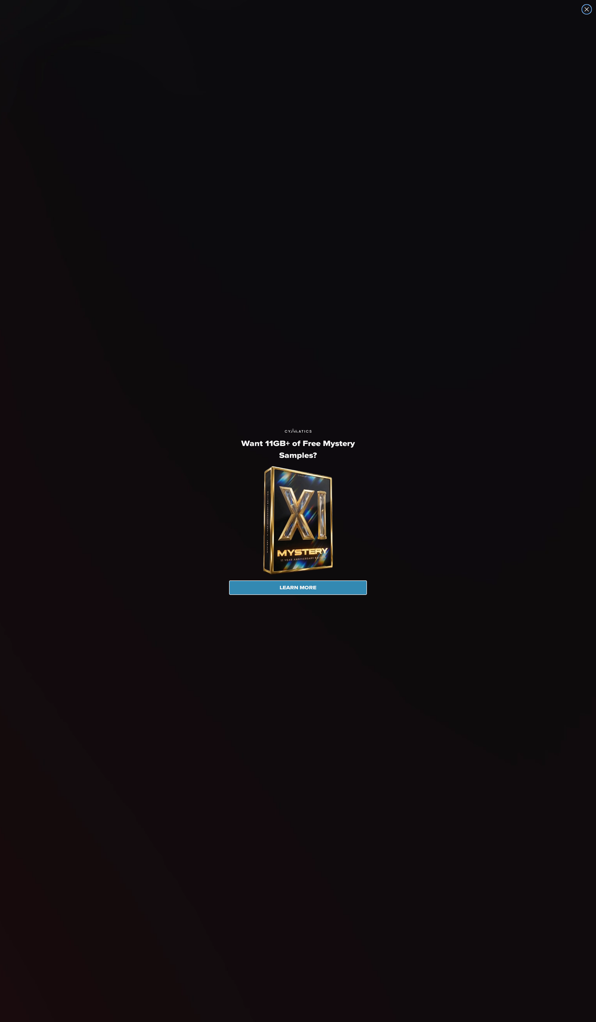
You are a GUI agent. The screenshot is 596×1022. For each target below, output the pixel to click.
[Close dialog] (586, 9)
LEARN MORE (298, 587)
